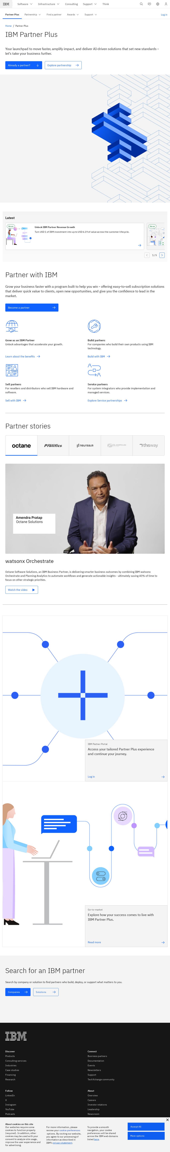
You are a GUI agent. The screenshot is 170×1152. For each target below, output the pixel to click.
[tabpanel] (85, 531)
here (96, 1139)
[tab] (21, 445)
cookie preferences (69, 1130)
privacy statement (62, 1142)
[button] (157, 4)
